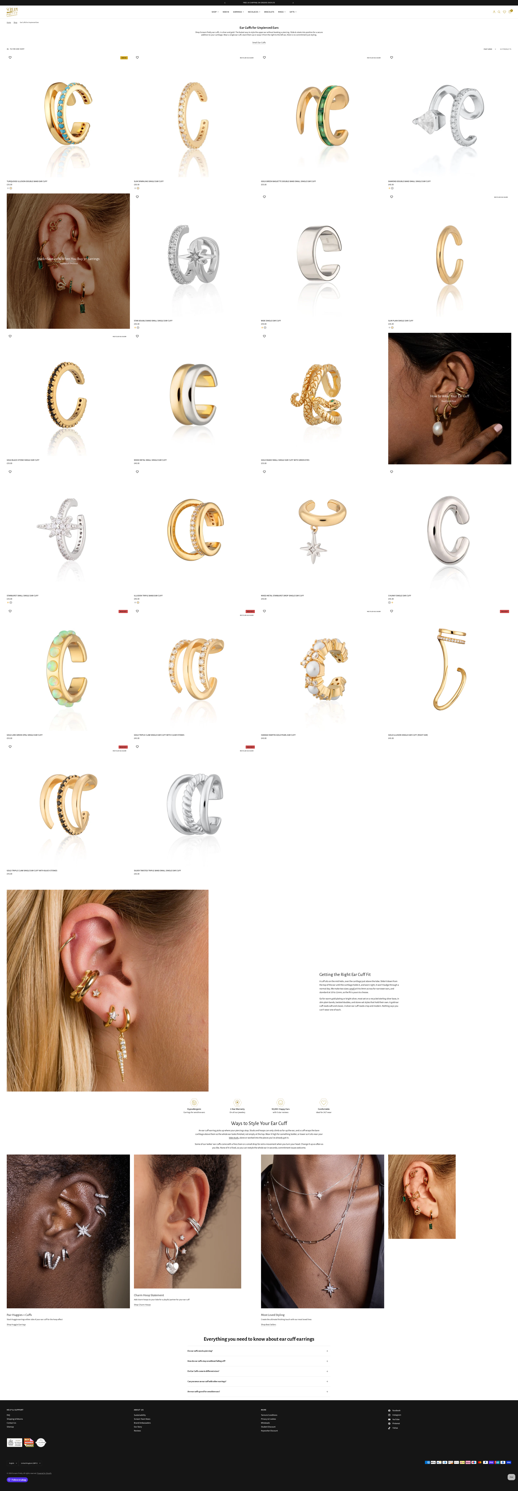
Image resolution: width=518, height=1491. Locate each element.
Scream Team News (142, 1419)
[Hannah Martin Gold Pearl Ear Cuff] (322, 669)
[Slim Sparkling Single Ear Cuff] (195, 115)
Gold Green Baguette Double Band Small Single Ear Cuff (288, 181)
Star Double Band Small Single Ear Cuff (153, 320)
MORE (264, 1410)
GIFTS (292, 12)
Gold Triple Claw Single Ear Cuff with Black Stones (32, 870)
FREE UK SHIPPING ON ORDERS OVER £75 (259, 2)
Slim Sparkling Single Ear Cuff (149, 181)
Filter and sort (17, 49)
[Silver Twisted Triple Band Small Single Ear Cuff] (195, 805)
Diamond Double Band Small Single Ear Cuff (409, 181)
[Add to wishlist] (10, 57)
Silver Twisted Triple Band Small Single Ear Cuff (157, 870)
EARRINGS (237, 12)
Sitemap (10, 1426)
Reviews (137, 1430)
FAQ (8, 1415)
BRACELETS (269, 12)
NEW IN (226, 12)
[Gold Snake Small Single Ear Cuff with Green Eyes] (322, 394)
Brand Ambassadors (142, 1423)
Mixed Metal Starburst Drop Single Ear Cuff (282, 595)
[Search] (499, 12)
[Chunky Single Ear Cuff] (449, 530)
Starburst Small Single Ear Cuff (22, 595)
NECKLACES (253, 12)
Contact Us (11, 1423)
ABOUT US (139, 1410)
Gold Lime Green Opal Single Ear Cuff (25, 735)
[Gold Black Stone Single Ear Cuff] (68, 394)
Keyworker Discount (269, 1430)
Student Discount (268, 1426)
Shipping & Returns (15, 1419)
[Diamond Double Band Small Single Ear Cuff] (449, 115)
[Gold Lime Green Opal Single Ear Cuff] (68, 669)
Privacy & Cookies (268, 1419)
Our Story (138, 1426)
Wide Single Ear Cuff (271, 320)
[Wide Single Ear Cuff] (322, 255)
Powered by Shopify (44, 1473)
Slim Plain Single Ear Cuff (400, 320)
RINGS (281, 12)
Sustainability (140, 1415)
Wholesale (265, 1423)
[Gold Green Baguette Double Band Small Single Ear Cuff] (322, 115)
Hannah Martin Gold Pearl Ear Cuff (278, 735)
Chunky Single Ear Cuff (399, 595)
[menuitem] (215, 12)
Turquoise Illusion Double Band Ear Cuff (27, 181)
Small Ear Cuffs (259, 42)
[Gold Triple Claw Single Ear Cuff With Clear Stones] (195, 669)
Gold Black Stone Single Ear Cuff (23, 460)
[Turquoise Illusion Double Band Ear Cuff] (68, 115)
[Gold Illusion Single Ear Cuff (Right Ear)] (449, 669)
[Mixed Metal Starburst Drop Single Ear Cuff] (322, 530)
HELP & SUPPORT (15, 1410)
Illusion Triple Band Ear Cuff (148, 595)
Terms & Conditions (269, 1415)
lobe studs (233, 1137)
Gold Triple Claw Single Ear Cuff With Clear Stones (159, 735)
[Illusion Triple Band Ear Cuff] (195, 530)
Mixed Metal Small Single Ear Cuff (150, 460)
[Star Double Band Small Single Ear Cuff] (195, 255)
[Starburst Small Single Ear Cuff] (68, 530)
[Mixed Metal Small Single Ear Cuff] (195, 394)
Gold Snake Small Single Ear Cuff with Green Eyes (285, 460)
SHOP (214, 12)
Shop (15, 22)
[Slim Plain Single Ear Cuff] (449, 255)
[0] (509, 12)
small (352, 988)
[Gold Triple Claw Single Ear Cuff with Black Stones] (68, 805)
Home (9, 22)
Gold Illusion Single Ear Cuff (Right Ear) (408, 735)
